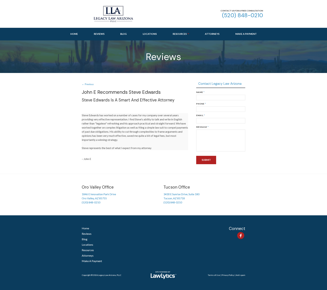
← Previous (88, 84)
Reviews (99, 33)
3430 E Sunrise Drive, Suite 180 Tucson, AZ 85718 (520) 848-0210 (181, 198)
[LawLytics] (163, 275)
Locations (150, 33)
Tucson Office (177, 187)
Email (200, 115)
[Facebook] (240, 235)
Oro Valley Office (98, 187)
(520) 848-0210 (242, 15)
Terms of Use (214, 275)
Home (74, 33)
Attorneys (212, 33)
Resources (180, 33)
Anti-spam (240, 275)
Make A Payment (246, 33)
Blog (123, 33)
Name (200, 92)
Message (202, 127)
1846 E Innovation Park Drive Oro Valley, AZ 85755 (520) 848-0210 (99, 198)
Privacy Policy (228, 275)
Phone (201, 103)
